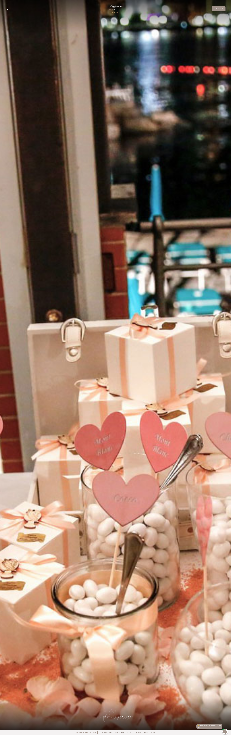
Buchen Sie (218, 9)
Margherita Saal (134, 732)
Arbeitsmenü (149, 732)
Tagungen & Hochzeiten (86, 732)
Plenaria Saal (106, 732)
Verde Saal (119, 732)
